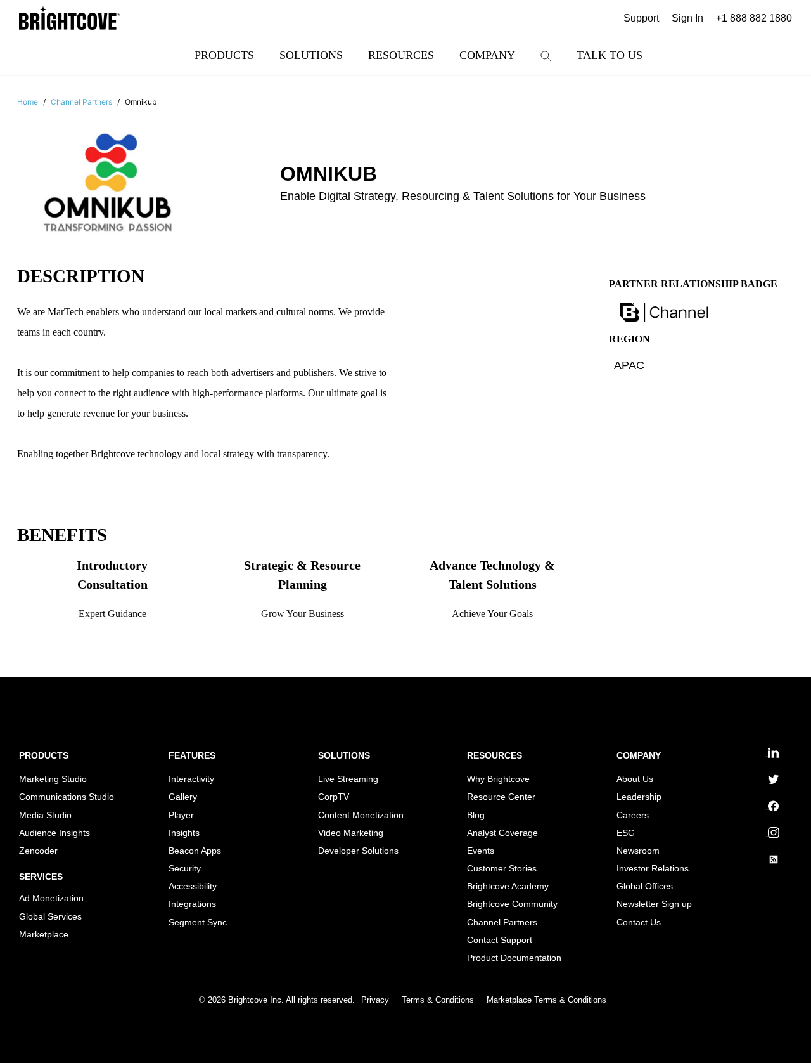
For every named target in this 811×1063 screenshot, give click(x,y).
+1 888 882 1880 (754, 18)
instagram (768, 836)
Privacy (375, 1000)
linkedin (767, 756)
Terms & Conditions (438, 1000)
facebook (768, 809)
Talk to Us (609, 55)
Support (641, 18)
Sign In (687, 18)
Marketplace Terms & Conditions (546, 1000)
